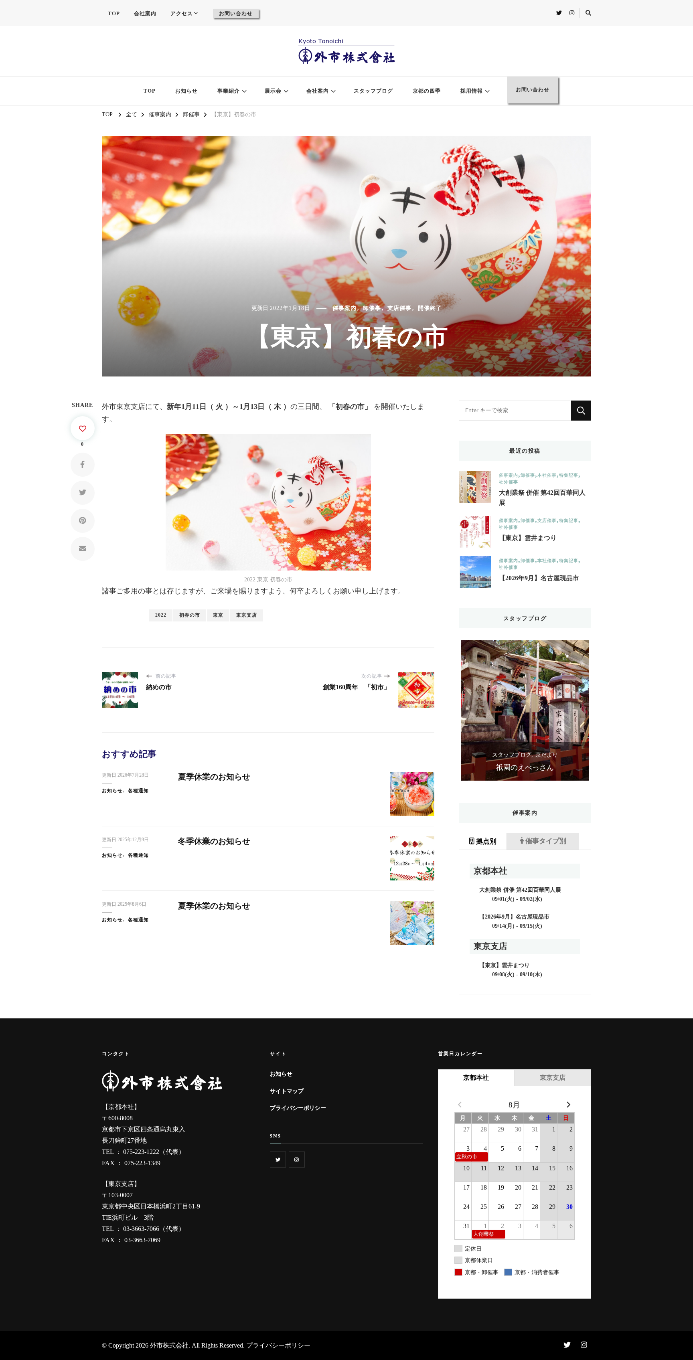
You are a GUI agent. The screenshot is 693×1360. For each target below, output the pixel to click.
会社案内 (145, 13)
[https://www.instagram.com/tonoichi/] (297, 1160)
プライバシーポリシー (298, 1108)
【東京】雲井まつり (528, 537)
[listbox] (525, 710)
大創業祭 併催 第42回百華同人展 (542, 497)
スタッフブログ (373, 91)
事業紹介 (228, 91)
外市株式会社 (169, 1345)
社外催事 (508, 482)
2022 (160, 615)
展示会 (273, 91)
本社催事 (547, 475)
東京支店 (246, 615)
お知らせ (186, 91)
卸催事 (372, 308)
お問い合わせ (236, 13)
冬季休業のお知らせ (214, 841)
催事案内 (344, 308)
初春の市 (189, 615)
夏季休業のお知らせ (214, 776)
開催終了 (430, 308)
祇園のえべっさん (525, 767)
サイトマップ (287, 1091)
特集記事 (568, 475)
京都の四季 (427, 91)
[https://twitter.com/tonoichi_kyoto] (278, 1160)
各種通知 (138, 790)
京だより (546, 755)
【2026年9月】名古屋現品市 (539, 578)
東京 (218, 615)
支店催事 (399, 308)
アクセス (181, 13)
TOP (114, 13)
